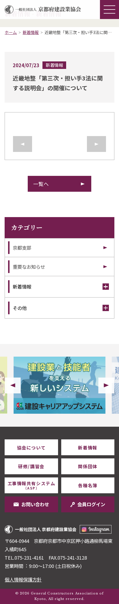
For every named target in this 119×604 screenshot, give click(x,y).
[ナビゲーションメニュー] (109, 9)
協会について (31, 447)
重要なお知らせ (29, 266)
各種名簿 (87, 485)
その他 (20, 307)
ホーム (11, 32)
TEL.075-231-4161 (24, 557)
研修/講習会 (31, 466)
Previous (13, 385)
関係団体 (87, 466)
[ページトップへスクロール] (104, 427)
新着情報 (31, 32)
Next (106, 385)
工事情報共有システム (31, 485)
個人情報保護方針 (23, 579)
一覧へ (41, 183)
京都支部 (22, 247)
